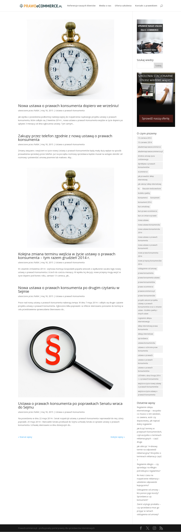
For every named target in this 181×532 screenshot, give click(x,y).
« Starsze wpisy (25, 437)
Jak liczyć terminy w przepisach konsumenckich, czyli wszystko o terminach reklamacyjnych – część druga (149, 435)
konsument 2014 (144, 202)
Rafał (36, 110)
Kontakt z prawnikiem (146, 6)
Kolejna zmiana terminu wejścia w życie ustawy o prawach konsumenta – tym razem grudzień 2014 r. (66, 255)
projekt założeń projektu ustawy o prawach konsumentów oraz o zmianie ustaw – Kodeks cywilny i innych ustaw (150, 307)
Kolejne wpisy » (118, 437)
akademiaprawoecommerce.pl (150, 151)
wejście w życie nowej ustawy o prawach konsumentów (149, 385)
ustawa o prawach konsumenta (145, 361)
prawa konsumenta (145, 273)
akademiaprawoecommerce (149, 147)
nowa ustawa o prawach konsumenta (147, 239)
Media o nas (105, 6)
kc (139, 188)
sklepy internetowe (145, 334)
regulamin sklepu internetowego (145, 320)
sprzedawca (143, 338)
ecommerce (143, 172)
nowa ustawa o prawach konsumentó (147, 247)
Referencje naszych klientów (81, 6)
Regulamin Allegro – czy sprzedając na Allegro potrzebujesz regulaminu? (148, 467)
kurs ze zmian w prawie (147, 215)
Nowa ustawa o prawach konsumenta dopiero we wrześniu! (68, 105)
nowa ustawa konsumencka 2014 (149, 231)
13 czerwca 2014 (144, 138)
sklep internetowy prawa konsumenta (148, 328)
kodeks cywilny (144, 193)
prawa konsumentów (146, 282)
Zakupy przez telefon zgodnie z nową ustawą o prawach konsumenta (65, 137)
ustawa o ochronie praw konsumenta (147, 349)
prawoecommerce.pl (146, 291)
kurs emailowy (143, 206)
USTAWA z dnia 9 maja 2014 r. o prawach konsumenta (149, 377)
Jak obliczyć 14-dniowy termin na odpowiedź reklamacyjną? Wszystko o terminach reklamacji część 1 (149, 453)
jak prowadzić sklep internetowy (146, 178)
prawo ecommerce (145, 286)
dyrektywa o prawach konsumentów (146, 165)
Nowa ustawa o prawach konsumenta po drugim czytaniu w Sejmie (68, 289)
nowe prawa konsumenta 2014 (148, 254)
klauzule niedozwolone (152, 188)
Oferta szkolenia (123, 6)
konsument (154, 197)
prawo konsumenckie (146, 295)
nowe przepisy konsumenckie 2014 (150, 262)
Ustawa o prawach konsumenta (70, 110)
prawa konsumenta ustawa (149, 277)
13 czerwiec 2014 (145, 142)
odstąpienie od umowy (147, 268)
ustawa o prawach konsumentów (145, 369)
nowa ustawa (143, 220)
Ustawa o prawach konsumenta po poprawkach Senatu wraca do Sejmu (70, 405)
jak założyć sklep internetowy (149, 184)
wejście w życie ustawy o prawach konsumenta (147, 393)
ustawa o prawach (145, 355)
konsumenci (143, 197)
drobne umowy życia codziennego (146, 158)
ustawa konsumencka (146, 343)
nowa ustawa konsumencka (149, 225)
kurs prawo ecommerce (147, 211)
